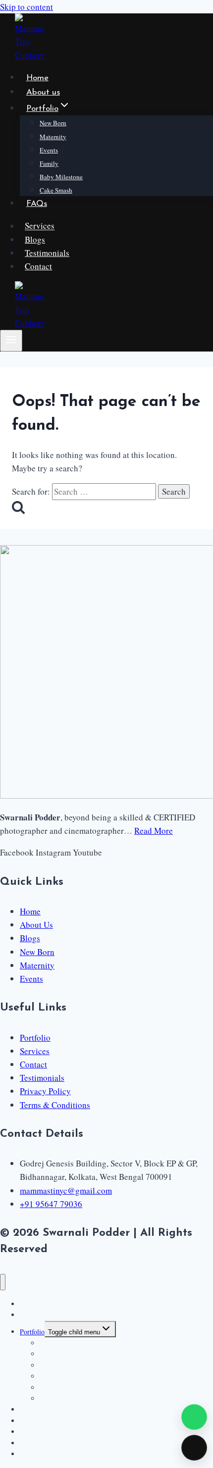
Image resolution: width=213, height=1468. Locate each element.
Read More (153, 830)
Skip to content (26, 6)
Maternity (53, 136)
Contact (38, 266)
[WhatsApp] (194, 1417)
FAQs (36, 204)
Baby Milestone (61, 176)
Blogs (35, 239)
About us (43, 92)
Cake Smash (56, 190)
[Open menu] (11, 341)
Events (49, 150)
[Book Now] (194, 1448)
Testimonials (47, 252)
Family (49, 163)
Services (39, 226)
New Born (53, 122)
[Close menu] (2, 1282)
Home (37, 78)
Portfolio (32, 1331)
